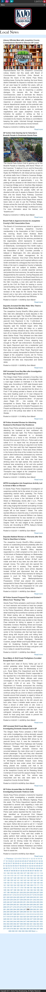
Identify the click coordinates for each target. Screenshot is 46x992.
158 (34, 882)
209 (4, 895)
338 (34, 919)
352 (41, 921)
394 (26, 931)
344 (14, 921)
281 (4, 909)
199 (11, 892)
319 (11, 916)
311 (24, 914)
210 (8, 895)
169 (31, 885)
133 (31, 878)
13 (34, 858)
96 (31, 870)
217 (31, 895)
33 (42, 861)
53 (9, 866)
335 (24, 919)
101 (4, 873)
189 (18, 890)
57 (18, 866)
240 (28, 899)
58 (21, 866)
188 (14, 890)
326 (34, 916)
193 (31, 890)
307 (11, 914)
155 (24, 882)
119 (24, 875)
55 (14, 866)
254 (34, 902)
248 (14, 902)
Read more (38, 129)
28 (30, 861)
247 (11, 902)
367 (11, 926)
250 (21, 902)
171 (37, 885)
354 (8, 924)
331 (11, 919)
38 (14, 863)
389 (9, 931)
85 (5, 870)
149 (4, 882)
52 (6, 866)
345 (18, 921)
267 (37, 904)
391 (16, 931)
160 (41, 882)
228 (28, 897)
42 (23, 863)
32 (39, 861)
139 (11, 880)
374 (34, 926)
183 (37, 887)
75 (21, 868)
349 (31, 921)
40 (18, 863)
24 (21, 861)
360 (28, 924)
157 (31, 882)
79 (30, 868)
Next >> (35, 931)
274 (21, 907)
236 (14, 899)
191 (24, 890)
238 (21, 899)
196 (41, 890)
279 (37, 907)
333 (18, 919)
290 (34, 909)
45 (30, 863)
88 (12, 870)
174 (8, 887)
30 (35, 861)
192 (28, 890)
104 (14, 873)
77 (25, 868)
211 (11, 895)
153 (18, 882)
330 (8, 919)
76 (23, 868)
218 (34, 895)
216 (28, 895)
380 (14, 928)
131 (24, 878)
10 (27, 858)
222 (8, 897)
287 (24, 909)
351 (37, 921)
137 (4, 880)
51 (4, 866)
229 (31, 897)
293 (4, 911)
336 (28, 919)
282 (8, 909)
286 (21, 909)
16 (41, 858)
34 (4, 863)
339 (37, 919)
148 (41, 880)
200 (14, 892)
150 (8, 882)
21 (14, 861)
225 (18, 897)
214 (21, 895)
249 (18, 902)
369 (18, 926)
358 (21, 924)
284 (14, 909)
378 (8, 928)
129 (18, 878)
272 (14, 907)
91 (19, 870)
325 (31, 916)
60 (25, 866)
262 (21, 904)
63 (32, 866)
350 (34, 921)
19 (9, 861)
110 (34, 873)
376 (41, 926)
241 (31, 899)
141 (18, 880)
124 (41, 875)
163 (11, 885)
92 (21, 870)
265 (31, 904)
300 (28, 911)
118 (21, 875)
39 (16, 863)
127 (11, 878)
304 (41, 911)
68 (4, 868)
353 (4, 924)
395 (29, 931)
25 (23, 861)
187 (11, 890)
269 (4, 907)
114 (8, 875)
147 (37, 880)
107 (24, 873)
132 (28, 878)
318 (8, 916)
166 (21, 885)
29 (32, 861)
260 (14, 904)
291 (37, 909)
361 (31, 924)
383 (24, 928)
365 (4, 926)
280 (41, 907)
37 (11, 863)
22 (16, 861)
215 (24, 895)
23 (18, 861)
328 (41, 916)
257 (4, 904)
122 (34, 875)
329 (4, 919)
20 (11, 861)
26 (25, 861)
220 (41, 895)
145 (31, 880)
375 (37, 926)
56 (16, 866)
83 (39, 868)
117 (18, 875)
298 (21, 911)
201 (18, 892)
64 (35, 866)
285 (18, 909)
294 (8, 911)
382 (21, 928)
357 (18, 924)
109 (31, 873)
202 (21, 892)
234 (8, 899)
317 (4, 916)
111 (37, 873)
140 (14, 880)
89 (14, 870)
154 (21, 882)
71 (11, 868)
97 (33, 870)
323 (24, 916)
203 (24, 892)
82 (37, 868)
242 (34, 899)
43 (25, 863)
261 (18, 904)
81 (35, 868)
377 (4, 928)
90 (17, 870)
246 (8, 902)
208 (41, 892)
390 (13, 931)
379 (11, 928)
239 (24, 899)
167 (24, 885)
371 (24, 926)
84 (42, 868)
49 (39, 863)
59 (23, 866)
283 (11, 909)
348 (28, 921)
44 (28, 863)
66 (39, 866)
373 (31, 926)
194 (34, 890)
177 (18, 887)
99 (38, 870)
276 (28, 907)
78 (28, 868)
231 (37, 897)
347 (24, 921)
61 (28, 866)
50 (42, 863)
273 (18, 907)
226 (21, 897)
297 (18, 911)
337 (31, 919)
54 (11, 866)
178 (21, 887)
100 (40, 870)
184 (41, 887)
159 (37, 882)
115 (11, 875)
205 (31, 892)
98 (35, 870)
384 (28, 928)
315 (37, 914)
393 (23, 931)
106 (21, 873)
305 (4, 914)
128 (14, 878)
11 (29, 858)
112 (41, 873)
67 (42, 866)
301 (31, 911)
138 (8, 880)
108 (28, 873)
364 (41, 924)
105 (18, 873)
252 (28, 902)
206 (34, 892)
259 (11, 904)
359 (24, 924)
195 (37, 890)
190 (21, 890)
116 (14, 875)
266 (34, 904)
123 (37, 875)
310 (21, 914)
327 (37, 916)
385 (31, 928)
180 (28, 887)
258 (8, 904)
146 (34, 880)
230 (34, 897)
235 (11, 899)
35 (6, 863)
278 (34, 907)
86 (7, 870)
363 (37, 924)
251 (24, 902)
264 (28, 904)
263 (24, 904)
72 (14, 868)
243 (37, 899)
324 (28, 916)
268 (41, 904)
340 (41, 919)
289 (31, 909)
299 (24, 911)
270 (8, 907)
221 (4, 897)
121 (31, 875)
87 (10, 870)
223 (11, 897)
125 (4, 878)
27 (28, 861)
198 (8, 892)
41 (21, 863)
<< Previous (8, 858)
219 (37, 895)
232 (41, 897)
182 (34, 887)
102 (8, 873)
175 (11, 887)
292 (41, 909)
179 (24, 887)
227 (24, 897)
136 (41, 878)
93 (24, 870)
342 (8, 921)
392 (19, 931)
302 (34, 911)
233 (4, 899)
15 (39, 858)
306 (8, 914)
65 (37, 866)
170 (34, 885)
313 (31, 914)
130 (21, 878)
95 (28, 870)
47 (35, 863)
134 (34, 878)
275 (24, 907)
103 (11, 873)
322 (21, 916)
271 (11, 907)
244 (41, 899)
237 (18, 899)
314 (34, 914)
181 (31, 887)
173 (4, 887)
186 (8, 890)
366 (8, 926)
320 (14, 916)
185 (4, 890)
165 (18, 885)
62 (30, 866)
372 (28, 926)
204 (28, 892)
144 (28, 880)
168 (28, 885)
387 (37, 928)
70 (9, 868)
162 (8, 885)
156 (28, 882)
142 (21, 880)
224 (14, 897)
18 (6, 861)
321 (18, 916)
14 (36, 858)
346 (21, 921)
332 (14, 919)
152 (14, 882)
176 (14, 887)
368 (14, 926)
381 (18, 928)
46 (32, 863)
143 (24, 880)
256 (41, 902)
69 (6, 868)
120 (28, 875)
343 (11, 921)
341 (4, 921)
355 (11, 924)
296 (14, 911)
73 (16, 868)
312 (28, 914)
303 (37, 911)
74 (18, 868)
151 (11, 882)
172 (41, 885)
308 (14, 914)
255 (37, 902)
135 (37, 878)
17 (4, 861)
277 (31, 907)
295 (11, 911)
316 (41, 914)
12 (32, 858)
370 (21, 926)
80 (32, 868)
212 (14, 895)
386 (34, 928)
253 (31, 902)
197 (4, 892)
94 (26, 870)
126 (8, 878)
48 (37, 863)
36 (9, 863)
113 (4, 875)
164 (14, 885)
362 (34, 924)
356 (14, 924)
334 (21, 919)
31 (37, 861)
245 (4, 902)
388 (41, 928)
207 (37, 892)
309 (18, 914)
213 (18, 895)
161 (4, 885)
